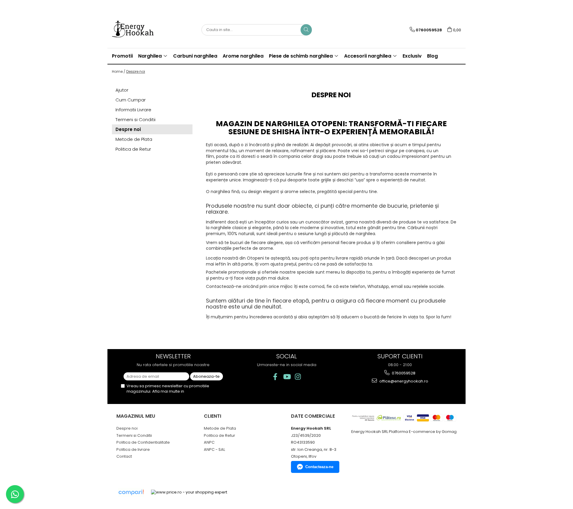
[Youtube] (286, 376)
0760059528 (403, 373)
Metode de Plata (133, 139)
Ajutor (121, 90)
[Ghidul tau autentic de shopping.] (131, 492)
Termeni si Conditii (135, 119)
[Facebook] (275, 376)
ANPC (209, 442)
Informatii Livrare (133, 110)
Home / (118, 71)
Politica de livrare (133, 449)
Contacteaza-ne (319, 467)
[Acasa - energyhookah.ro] (142, 29)
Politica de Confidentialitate (143, 442)
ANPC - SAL (214, 449)
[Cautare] (306, 30)
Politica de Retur (133, 149)
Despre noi (135, 71)
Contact (124, 456)
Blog (432, 56)
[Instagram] (298, 376)
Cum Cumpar (130, 100)
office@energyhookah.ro (403, 381)
